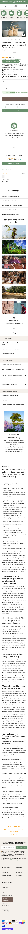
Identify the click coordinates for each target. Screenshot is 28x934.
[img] (5, 174)
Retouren (4, 878)
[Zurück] (2, 39)
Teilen (3, 115)
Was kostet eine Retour (7, 400)
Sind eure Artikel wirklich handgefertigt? (11, 364)
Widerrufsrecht (5, 890)
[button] (5, 57)
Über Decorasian (19, 875)
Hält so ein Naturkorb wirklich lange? (10, 196)
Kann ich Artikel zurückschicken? (10, 395)
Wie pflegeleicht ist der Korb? (9, 209)
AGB (3, 892)
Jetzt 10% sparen (21, 847)
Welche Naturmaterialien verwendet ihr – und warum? (13, 370)
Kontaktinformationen (7, 895)
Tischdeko (11, 17)
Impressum (4, 884)
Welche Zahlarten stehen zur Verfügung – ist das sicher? (13, 343)
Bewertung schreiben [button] (14, 163)
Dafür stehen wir (19, 872)
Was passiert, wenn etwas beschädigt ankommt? (13, 404)
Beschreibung (5, 466)
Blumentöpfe (19, 17)
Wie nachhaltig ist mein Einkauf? (9, 384)
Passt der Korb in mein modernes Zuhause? (12, 205)
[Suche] (5, 6)
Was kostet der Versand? (8, 353)
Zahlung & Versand (6, 875)
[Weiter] (25, 39)
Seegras (9, 496)
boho (17, 524)
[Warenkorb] (25, 6)
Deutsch (4, 910)
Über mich (18, 870)
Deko (21, 654)
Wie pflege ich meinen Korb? (8, 380)
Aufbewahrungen (4, 17)
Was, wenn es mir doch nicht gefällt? (10, 214)
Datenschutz (5, 887)
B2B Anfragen (5, 872)
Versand (14, 52)
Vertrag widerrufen (6, 899)
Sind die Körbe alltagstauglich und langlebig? (12, 375)
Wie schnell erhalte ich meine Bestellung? (12, 349)
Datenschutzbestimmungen (12, 860)
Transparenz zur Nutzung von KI (5, 904)
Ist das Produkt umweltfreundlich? (10, 200)
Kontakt (3, 870)
